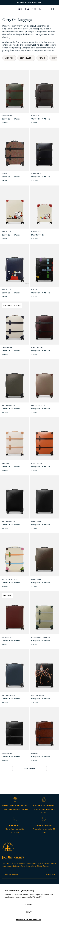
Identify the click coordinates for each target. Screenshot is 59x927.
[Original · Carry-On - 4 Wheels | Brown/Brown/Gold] (44, 559)
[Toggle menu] (5, 9)
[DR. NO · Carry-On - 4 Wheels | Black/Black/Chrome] (44, 269)
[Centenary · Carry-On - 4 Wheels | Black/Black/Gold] (14, 733)
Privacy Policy (38, 897)
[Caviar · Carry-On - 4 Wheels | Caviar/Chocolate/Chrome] (44, 95)
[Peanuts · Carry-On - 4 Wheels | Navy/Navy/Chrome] (14, 269)
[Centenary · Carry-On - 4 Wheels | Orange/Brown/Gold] (44, 443)
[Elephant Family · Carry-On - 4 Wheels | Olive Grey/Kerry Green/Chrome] (44, 617)
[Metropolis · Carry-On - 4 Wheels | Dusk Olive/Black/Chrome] (14, 385)
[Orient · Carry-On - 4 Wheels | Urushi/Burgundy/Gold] (44, 733)
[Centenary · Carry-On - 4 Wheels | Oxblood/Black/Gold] (44, 327)
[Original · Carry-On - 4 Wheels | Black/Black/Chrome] (44, 501)
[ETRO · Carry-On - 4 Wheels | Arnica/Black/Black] (14, 153)
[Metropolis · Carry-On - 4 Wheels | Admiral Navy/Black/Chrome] (14, 675)
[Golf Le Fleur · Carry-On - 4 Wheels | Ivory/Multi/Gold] (14, 559)
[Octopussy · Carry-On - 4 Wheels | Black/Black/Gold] (44, 675)
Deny (29, 912)
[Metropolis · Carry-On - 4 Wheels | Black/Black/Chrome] (14, 501)
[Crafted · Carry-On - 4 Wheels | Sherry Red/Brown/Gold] (14, 617)
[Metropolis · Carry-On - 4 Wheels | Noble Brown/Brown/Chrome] (44, 385)
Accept (28, 905)
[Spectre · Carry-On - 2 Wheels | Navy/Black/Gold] (44, 153)
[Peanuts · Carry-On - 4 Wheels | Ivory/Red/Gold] (14, 211)
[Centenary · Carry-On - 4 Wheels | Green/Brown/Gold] (14, 95)
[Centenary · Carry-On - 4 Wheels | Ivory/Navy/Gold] (14, 327)
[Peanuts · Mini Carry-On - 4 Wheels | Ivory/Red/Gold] (44, 211)
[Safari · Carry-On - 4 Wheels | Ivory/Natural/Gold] (14, 443)
